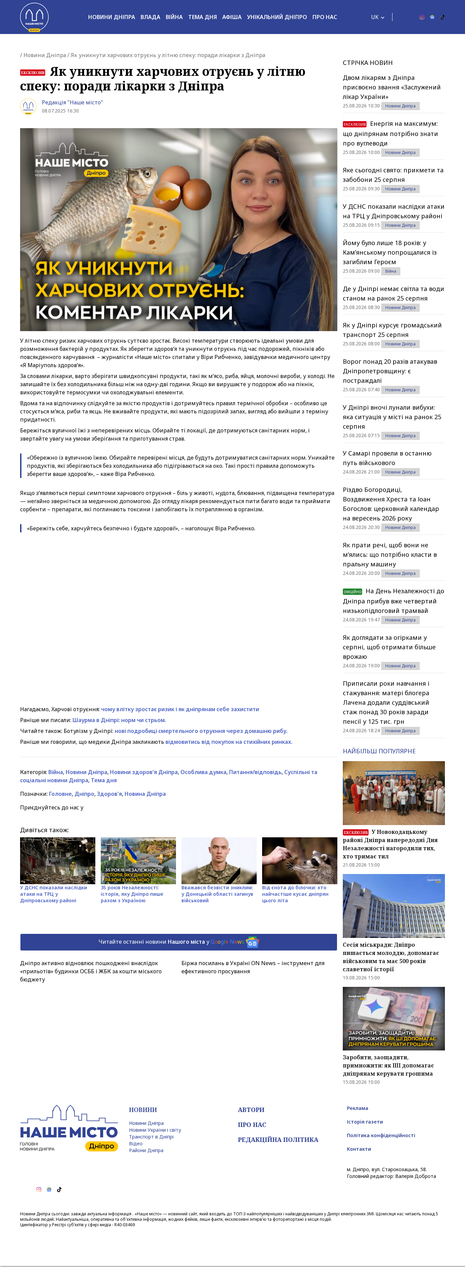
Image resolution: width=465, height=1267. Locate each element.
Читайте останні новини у (171, 941)
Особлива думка (203, 772)
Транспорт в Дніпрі (151, 1136)
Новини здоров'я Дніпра (144, 772)
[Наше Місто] (34, 17)
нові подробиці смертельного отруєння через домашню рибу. (200, 731)
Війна (174, 17)
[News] (432, 17)
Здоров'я (109, 794)
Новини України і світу (155, 1130)
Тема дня (202, 17)
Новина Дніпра (145, 794)
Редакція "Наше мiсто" (72, 102)
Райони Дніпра (146, 1150)
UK (375, 17)
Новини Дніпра (111, 17)
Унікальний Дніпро (277, 17)
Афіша (232, 17)
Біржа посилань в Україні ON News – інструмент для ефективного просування (252, 967)
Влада (150, 17)
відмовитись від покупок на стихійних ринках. (228, 742)
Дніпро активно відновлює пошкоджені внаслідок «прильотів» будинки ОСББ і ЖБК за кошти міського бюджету (91, 971)
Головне (60, 794)
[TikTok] (442, 17)
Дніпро (84, 794)
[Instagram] (422, 17)
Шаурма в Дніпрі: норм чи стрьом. (119, 720)
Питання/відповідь (255, 772)
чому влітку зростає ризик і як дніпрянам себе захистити (180, 709)
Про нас (324, 17)
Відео (136, 1143)
